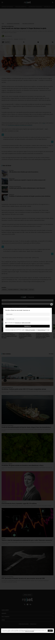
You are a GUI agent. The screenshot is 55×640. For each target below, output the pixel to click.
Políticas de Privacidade (29, 631)
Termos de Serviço (41, 329)
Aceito (50, 630)
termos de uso (18, 322)
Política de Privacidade (30, 329)
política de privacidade (26, 322)
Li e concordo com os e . (19, 322)
